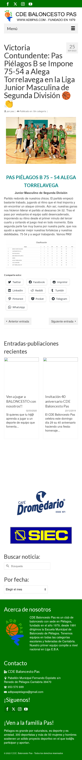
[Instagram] (23, 3)
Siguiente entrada (62, 321)
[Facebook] (8, 3)
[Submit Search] (7, 566)
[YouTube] (30, 3)
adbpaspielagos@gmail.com (25, 692)
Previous (7, 418)
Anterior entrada (19, 321)
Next (74, 418)
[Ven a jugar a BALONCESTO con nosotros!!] (21, 375)
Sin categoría (39, 111)
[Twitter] (15, 3)
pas (12, 111)
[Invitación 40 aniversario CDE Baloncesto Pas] (60, 375)
